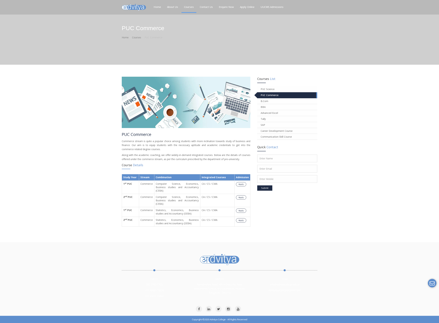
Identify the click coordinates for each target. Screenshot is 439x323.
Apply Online (247, 7)
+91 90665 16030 (154, 290)
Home (157, 7)
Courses (189, 7)
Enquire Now (226, 7)
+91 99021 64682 (154, 296)
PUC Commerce (269, 95)
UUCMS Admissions (271, 7)
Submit (264, 187)
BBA (263, 107)
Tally (263, 119)
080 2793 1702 (154, 284)
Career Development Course (277, 130)
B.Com (264, 101)
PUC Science (268, 89)
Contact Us (206, 7)
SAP (263, 124)
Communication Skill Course (276, 136)
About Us (172, 7)
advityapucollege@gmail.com (285, 290)
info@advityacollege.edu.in (284, 284)
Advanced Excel (269, 113)
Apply (241, 184)
